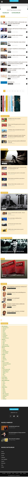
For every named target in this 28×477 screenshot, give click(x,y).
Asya (4, 331)
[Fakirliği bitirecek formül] (4, 428)
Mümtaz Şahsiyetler (7, 363)
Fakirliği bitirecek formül (14, 426)
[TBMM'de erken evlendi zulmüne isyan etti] (4, 230)
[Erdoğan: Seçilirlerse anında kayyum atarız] (4, 50)
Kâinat (4, 385)
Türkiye (9, 25)
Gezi (4, 384)
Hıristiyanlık (5, 335)
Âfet (3, 374)
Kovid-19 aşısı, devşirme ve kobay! (15, 311)
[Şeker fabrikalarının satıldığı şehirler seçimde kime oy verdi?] (4, 76)
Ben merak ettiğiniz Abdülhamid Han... (15, 218)
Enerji (4, 349)
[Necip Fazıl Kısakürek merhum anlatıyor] (14, 202)
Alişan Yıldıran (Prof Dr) (11, 288)
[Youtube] (17, 416)
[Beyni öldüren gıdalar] (14, 158)
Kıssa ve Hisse (6, 362)
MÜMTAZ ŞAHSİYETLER (6, 238)
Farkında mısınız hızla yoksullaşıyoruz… (16, 292)
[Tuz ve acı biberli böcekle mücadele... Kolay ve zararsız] (4, 213)
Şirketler (4, 350)
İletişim (24, 473)
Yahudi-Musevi (6, 338)
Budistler (4, 336)
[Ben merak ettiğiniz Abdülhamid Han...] (4, 219)
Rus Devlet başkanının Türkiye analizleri (17, 432)
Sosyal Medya (10, 83)
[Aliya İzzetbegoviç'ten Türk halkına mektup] (14, 246)
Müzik (4, 397)
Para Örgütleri (5, 351)
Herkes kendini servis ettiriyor (15, 35)
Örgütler (4, 334)
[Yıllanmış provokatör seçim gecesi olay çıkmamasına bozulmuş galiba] (4, 63)
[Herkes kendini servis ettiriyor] (4, 36)
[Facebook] (10, 416)
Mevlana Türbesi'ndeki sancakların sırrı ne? (16, 184)
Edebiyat (4, 398)
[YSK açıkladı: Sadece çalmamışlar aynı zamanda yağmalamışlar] (4, 23)
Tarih (4, 381)
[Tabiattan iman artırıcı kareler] (4, 120)
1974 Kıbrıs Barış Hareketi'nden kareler (16, 129)
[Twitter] (14, 416)
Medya (4, 391)
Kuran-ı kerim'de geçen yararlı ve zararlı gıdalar (16, 172)
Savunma (5, 359)
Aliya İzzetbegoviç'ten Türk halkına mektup (13, 251)
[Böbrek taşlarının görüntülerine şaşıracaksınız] (4, 179)
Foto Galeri (9, 473)
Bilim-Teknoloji (6, 393)
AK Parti (9, 37)
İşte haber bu (11, 82)
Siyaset (2, 461)
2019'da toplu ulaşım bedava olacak (14, 223)
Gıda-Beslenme (6, 370)
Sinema (4, 392)
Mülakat (4, 358)
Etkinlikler (5, 396)
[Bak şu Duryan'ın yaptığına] (4, 440)
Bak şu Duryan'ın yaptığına (14, 438)
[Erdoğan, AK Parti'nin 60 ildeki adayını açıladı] (4, 30)
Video (13, 473)
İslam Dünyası (6, 327)
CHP (4, 343)
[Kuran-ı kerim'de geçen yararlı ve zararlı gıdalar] (4, 125)
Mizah (4, 389)
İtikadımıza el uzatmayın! (13, 298)
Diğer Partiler (5, 344)
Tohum (4, 373)
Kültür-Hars (4, 208)
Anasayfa (4, 473)
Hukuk (4, 383)
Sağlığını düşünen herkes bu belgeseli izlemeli (14, 10)
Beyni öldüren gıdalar (7, 161)
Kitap (4, 388)
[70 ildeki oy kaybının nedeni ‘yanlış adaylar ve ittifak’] (4, 70)
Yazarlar (17, 473)
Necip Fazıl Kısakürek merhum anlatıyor (12, 207)
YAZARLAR (5, 12)
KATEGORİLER (16, 12)
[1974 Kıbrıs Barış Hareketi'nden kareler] (4, 131)
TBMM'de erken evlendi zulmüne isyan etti (15, 229)
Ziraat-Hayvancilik (6, 369)
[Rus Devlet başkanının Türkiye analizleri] (4, 434)
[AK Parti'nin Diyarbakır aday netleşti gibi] (4, 43)
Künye (21, 473)
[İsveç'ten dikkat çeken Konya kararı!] (4, 56)
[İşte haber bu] (4, 82)
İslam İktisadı (5, 353)
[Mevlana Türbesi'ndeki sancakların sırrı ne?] (4, 184)
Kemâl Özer (9, 299)
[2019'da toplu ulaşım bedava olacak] (4, 224)
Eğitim (4, 357)
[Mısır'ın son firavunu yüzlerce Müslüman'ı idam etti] (4, 141)
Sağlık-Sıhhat (4, 163)
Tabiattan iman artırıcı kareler (14, 118)
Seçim (9, 45)
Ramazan (5, 365)
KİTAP (2, 258)
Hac (3, 366)
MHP (4, 342)
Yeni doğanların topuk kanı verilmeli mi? (17, 286)
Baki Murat (9, 294)
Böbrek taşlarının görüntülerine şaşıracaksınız (16, 178)
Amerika (4, 328)
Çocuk (4, 375)
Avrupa (4, 332)
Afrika (4, 330)
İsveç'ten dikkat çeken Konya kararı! (17, 55)
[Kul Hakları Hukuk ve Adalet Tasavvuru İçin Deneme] (14, 269)
